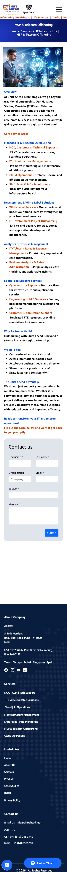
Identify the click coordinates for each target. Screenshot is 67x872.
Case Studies (11, 785)
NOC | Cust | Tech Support (19, 692)
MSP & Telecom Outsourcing (21, 728)
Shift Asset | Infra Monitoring (21, 721)
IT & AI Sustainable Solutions (22, 699)
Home (7, 758)
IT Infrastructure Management (21, 714)
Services (9, 771)
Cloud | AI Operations (17, 707)
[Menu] (59, 9)
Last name (43, 456)
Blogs (7, 792)
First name (16, 456)
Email (40, 472)
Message (14, 504)
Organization (17, 472)
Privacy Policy (12, 800)
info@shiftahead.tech (29, 822)
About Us (9, 765)
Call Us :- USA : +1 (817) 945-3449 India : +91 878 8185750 (18, 836)
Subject (14, 488)
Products (9, 778)
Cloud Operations (14, 735)
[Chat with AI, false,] (7, 865)
